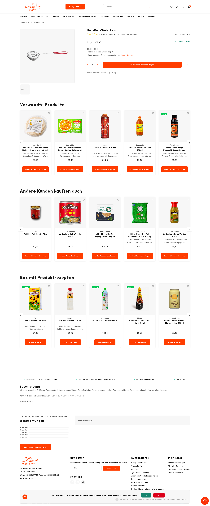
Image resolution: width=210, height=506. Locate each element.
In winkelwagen (35, 342)
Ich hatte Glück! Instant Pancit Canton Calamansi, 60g (70, 148)
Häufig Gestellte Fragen (140, 463)
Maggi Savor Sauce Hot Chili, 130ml (139, 321)
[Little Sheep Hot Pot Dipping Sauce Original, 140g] (105, 212)
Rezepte (141, 16)
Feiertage (130, 16)
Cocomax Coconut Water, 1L (105, 320)
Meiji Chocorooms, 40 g (35, 320)
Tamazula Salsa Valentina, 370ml (139, 148)
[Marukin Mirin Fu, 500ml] (70, 299)
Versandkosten (137, 466)
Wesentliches (118, 16)
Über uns (134, 469)
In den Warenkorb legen (35, 169)
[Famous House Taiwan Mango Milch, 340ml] (174, 299)
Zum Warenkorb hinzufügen (142, 65)
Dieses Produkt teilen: (97, 73)
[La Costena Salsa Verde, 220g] (70, 212)
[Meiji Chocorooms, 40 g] (35, 299)
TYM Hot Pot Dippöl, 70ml (35, 234)
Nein (159, 495)
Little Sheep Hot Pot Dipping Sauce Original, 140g (105, 235)
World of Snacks (37, 16)
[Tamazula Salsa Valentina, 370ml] (139, 126)
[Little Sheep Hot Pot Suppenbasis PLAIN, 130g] (139, 212)
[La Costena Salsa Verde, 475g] (174, 212)
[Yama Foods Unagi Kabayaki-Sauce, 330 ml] (174, 126)
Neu (47, 16)
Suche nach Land (69, 16)
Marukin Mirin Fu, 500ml (70, 320)
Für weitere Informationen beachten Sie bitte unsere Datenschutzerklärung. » (154, 499)
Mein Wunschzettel (175, 473)
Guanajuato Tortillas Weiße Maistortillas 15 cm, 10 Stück (35, 148)
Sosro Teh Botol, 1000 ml (105, 147)
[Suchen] (149, 6)
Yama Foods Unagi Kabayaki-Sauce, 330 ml (174, 148)
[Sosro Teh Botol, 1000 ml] (105, 126)
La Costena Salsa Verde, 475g (174, 235)
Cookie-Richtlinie (138, 486)
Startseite (23, 16)
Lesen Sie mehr (127, 55)
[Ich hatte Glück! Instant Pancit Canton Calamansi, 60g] (70, 126)
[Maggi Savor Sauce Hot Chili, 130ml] (139, 299)
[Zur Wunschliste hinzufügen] (187, 65)
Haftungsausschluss (139, 479)
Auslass (56, 16)
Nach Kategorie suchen (87, 16)
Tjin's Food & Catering (140, 473)
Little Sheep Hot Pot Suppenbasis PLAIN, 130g (139, 235)
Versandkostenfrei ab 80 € (146, 379)
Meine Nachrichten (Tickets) (179, 469)
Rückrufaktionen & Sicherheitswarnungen (147, 489)
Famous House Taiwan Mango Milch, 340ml (174, 321)
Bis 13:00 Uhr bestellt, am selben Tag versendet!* (97, 379)
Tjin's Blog (152, 16)
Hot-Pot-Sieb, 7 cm (37, 23)
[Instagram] (77, 482)
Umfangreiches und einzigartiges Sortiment (42, 379)
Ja (146, 495)
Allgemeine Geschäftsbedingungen (144, 476)
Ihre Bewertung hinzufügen (127, 34)
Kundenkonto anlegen (176, 463)
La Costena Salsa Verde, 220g (70, 235)
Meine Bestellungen (175, 466)
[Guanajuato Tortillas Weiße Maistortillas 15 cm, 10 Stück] (35, 126)
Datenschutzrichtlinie (139, 482)
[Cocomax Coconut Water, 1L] (105, 299)
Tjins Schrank (104, 16)
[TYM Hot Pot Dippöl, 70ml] (35, 212)
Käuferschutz (181, 379)
